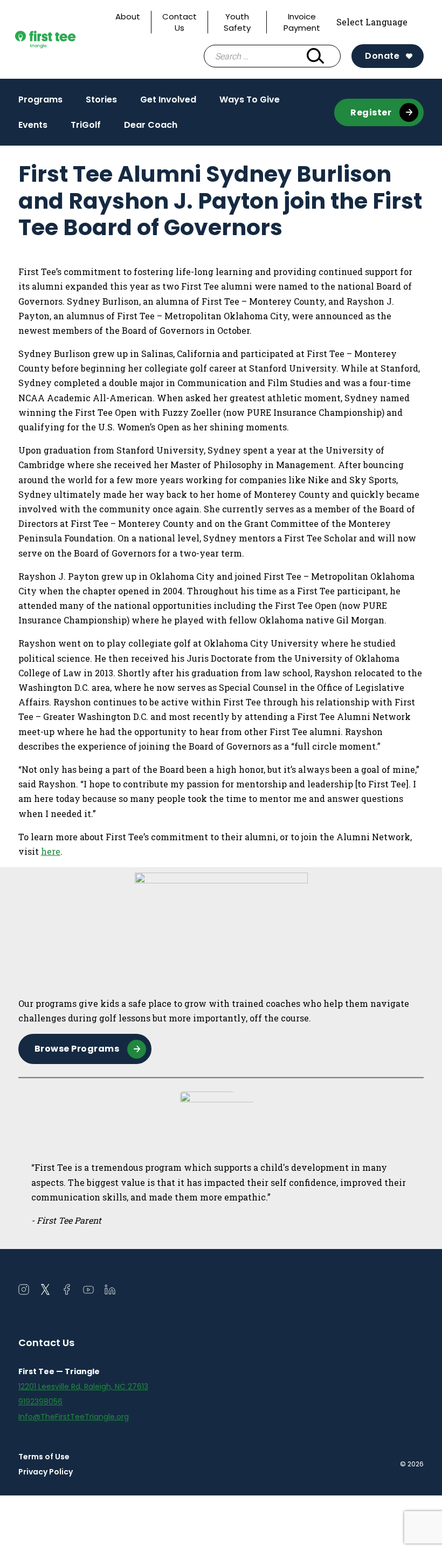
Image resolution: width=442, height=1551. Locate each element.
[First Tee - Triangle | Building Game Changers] (61, 40)
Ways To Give (249, 99)
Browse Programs (77, 1048)
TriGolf (86, 125)
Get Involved (168, 102)
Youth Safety (237, 22)
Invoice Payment (302, 22)
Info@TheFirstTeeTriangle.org (73, 1416)
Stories (101, 99)
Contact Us (179, 22)
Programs (40, 102)
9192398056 (40, 1401)
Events (32, 125)
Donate (382, 56)
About (127, 16)
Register (370, 112)
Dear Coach (150, 125)
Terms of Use (44, 1456)
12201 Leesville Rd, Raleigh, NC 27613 (83, 1386)
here (50, 851)
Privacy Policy (45, 1471)
